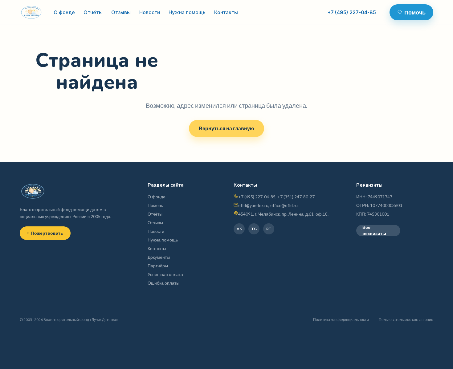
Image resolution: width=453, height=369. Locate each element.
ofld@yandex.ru (253, 205)
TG (254, 228)
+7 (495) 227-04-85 (352, 12)
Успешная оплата (165, 274)
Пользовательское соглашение (406, 319)
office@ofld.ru (284, 205)
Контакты (226, 12)
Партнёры (158, 265)
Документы (159, 257)
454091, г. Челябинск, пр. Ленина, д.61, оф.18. (283, 214)
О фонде (64, 12)
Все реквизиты (374, 230)
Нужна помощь (187, 12)
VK (239, 228)
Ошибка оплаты (163, 283)
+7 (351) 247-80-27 (296, 196)
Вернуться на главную (226, 128)
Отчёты (93, 12)
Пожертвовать (47, 233)
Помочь (415, 12)
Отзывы (121, 12)
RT (268, 228)
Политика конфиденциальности (341, 319)
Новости (149, 12)
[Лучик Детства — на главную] (31, 12)
